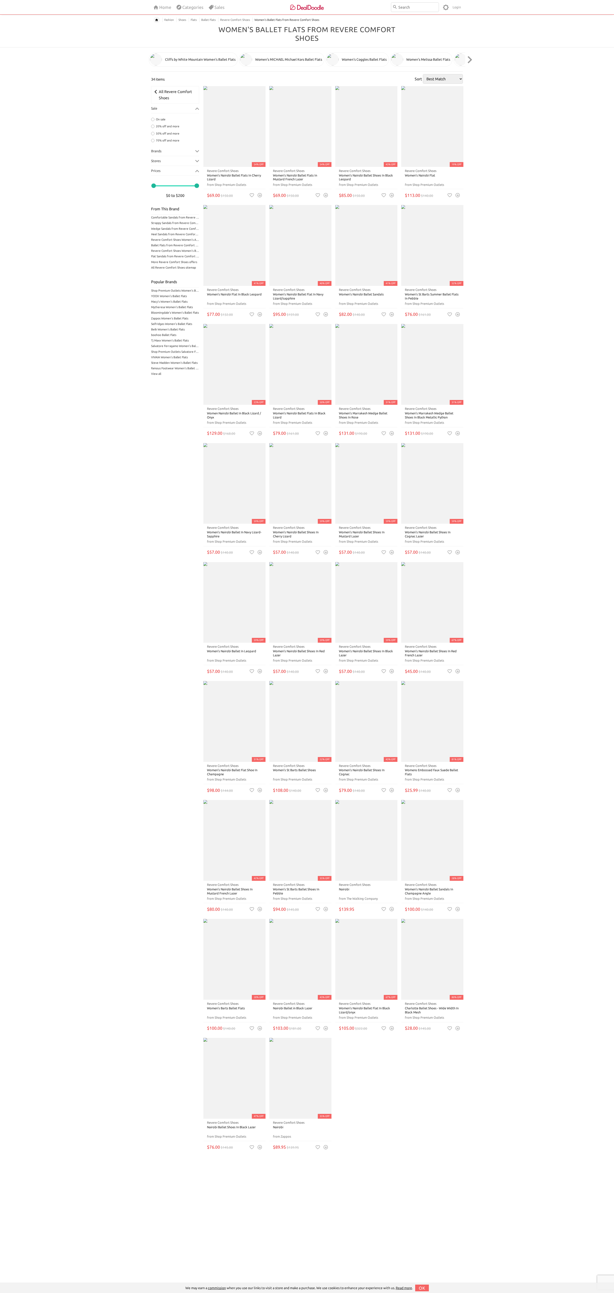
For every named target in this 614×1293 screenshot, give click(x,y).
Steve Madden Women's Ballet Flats (174, 362)
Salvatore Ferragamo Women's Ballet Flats (175, 345)
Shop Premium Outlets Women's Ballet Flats (175, 290)
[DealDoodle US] (307, 7)
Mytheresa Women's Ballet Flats (172, 307)
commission (217, 1288)
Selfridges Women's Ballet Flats (171, 323)
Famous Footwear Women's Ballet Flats (175, 368)
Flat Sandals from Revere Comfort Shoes (175, 256)
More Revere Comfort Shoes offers (174, 262)
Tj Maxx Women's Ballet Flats (170, 340)
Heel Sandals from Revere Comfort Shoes (175, 234)
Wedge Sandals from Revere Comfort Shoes (175, 228)
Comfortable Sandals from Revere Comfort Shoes (175, 217)
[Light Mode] (446, 7)
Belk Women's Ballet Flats (168, 329)
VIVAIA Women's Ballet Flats (169, 357)
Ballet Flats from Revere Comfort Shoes (175, 245)
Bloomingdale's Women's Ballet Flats (175, 312)
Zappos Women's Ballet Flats (169, 318)
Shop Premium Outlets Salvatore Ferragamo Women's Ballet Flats (175, 351)
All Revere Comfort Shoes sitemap (173, 267)
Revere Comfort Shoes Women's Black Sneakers (175, 250)
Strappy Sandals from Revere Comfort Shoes (175, 222)
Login (457, 7)
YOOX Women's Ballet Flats (169, 296)
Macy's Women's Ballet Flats (169, 301)
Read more (404, 1288)
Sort (418, 79)
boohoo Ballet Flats (163, 334)
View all (156, 373)
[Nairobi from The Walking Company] (366, 840)
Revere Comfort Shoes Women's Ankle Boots (175, 239)
